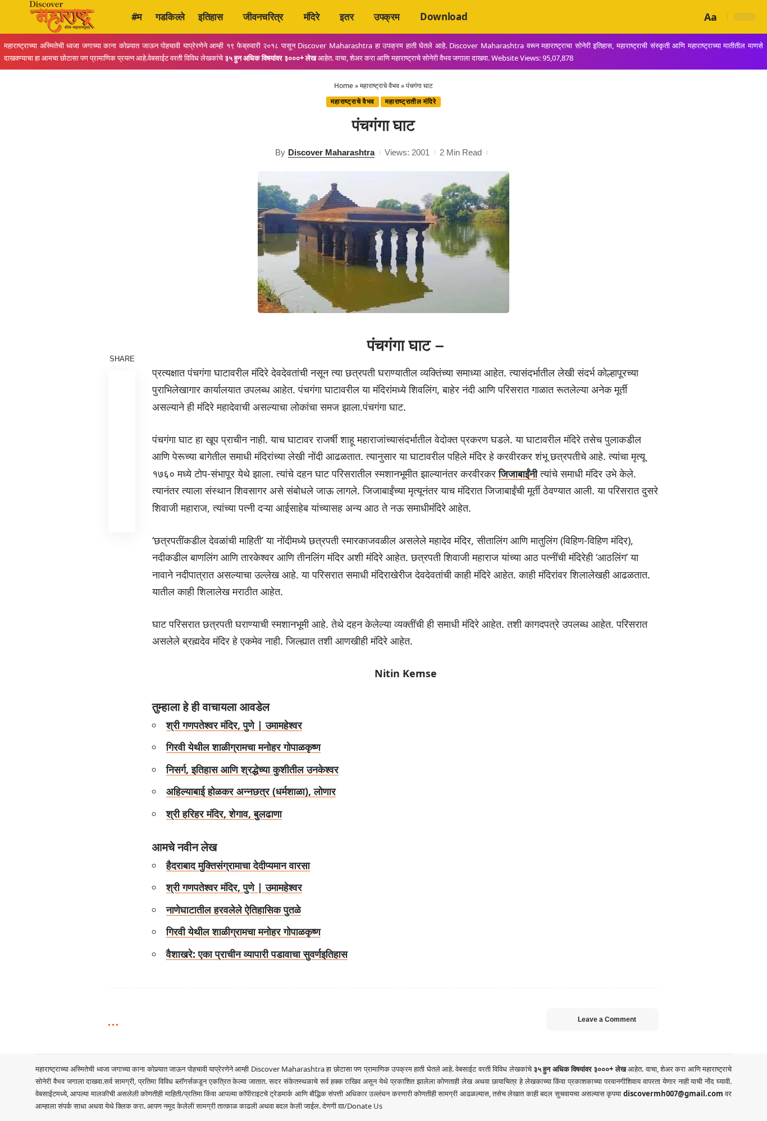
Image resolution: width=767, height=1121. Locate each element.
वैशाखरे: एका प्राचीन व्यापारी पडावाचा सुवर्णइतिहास (257, 954)
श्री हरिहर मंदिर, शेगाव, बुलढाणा (224, 813)
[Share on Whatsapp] (121, 437)
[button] (691, 16)
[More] (121, 518)
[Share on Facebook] (121, 383)
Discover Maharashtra (331, 152)
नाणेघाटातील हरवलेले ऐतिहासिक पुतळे (233, 909)
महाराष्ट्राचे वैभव (379, 85)
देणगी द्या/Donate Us (352, 1106)
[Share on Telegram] (121, 464)
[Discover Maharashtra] (62, 17)
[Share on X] (121, 410)
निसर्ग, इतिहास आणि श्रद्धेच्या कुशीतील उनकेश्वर (252, 769)
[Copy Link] (121, 491)
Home (343, 85)
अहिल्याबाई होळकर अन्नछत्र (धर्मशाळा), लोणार (251, 791)
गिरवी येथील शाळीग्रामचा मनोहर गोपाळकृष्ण (243, 747)
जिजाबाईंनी (518, 473)
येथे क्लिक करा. (126, 1106)
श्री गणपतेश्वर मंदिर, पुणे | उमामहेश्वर (234, 725)
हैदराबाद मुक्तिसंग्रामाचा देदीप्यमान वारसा (238, 865)
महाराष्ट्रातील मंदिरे (410, 101)
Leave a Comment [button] (607, 1019)
